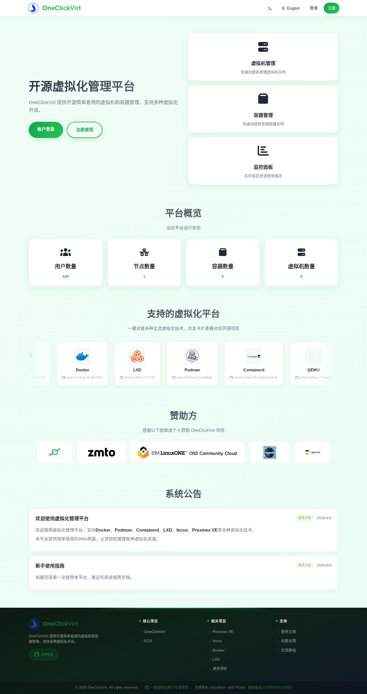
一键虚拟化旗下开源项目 (169, 687)
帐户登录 (46, 129)
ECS (146, 641)
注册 (332, 8)
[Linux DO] (312, 453)
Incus (216, 641)
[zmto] (101, 453)
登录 (314, 8)
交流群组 (287, 650)
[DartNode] (54, 453)
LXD (215, 659)
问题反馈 (287, 641)
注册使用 (84, 129)
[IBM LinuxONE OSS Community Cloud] (188, 453)
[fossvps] (270, 453)
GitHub (47, 654)
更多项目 (218, 668)
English (293, 8)
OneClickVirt (153, 631)
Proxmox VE (221, 631)
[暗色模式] (270, 8)
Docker (217, 650)
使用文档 (287, 631)
